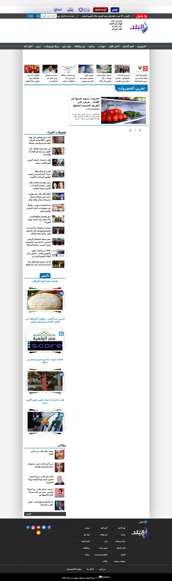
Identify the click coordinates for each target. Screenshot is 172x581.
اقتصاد (123, 555)
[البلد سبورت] (100, 9)
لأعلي (141, 522)
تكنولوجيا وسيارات (101, 555)
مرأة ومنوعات (51, 46)
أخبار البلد (114, 46)
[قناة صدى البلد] (115, 9)
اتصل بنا (90, 569)
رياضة (92, 46)
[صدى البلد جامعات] (84, 9)
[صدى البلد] (139, 27)
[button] (145, 68)
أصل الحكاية (120, 548)
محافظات (86, 548)
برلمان (87, 555)
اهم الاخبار (128, 46)
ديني (38, 46)
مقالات (105, 561)
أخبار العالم (26, 46)
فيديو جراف (103, 548)
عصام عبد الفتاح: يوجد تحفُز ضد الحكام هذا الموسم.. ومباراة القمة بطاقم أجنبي (73, 16)
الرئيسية (141, 46)
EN (31, 16)
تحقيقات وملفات (119, 561)
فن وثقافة (79, 46)
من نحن (102, 569)
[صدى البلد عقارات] (70, 9)
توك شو (67, 46)
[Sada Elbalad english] (58, 9)
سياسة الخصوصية (74, 569)
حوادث (101, 46)
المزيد (28, 514)
